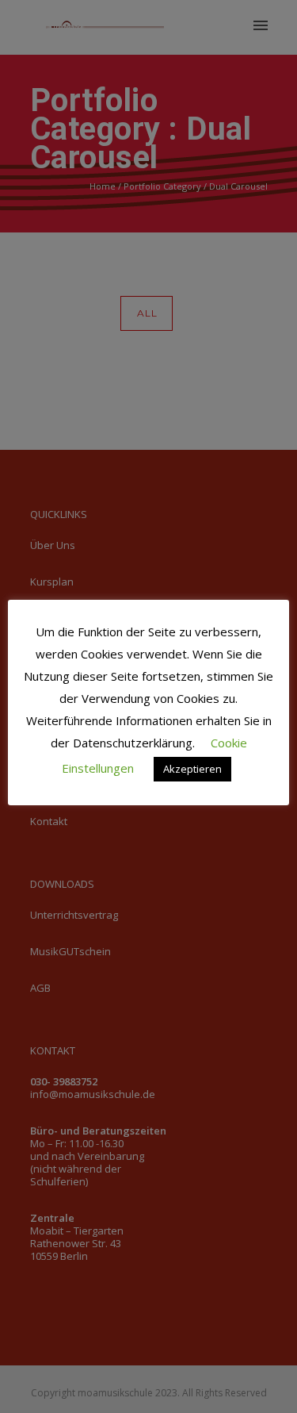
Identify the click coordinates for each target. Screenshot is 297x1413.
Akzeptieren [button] (192, 769)
